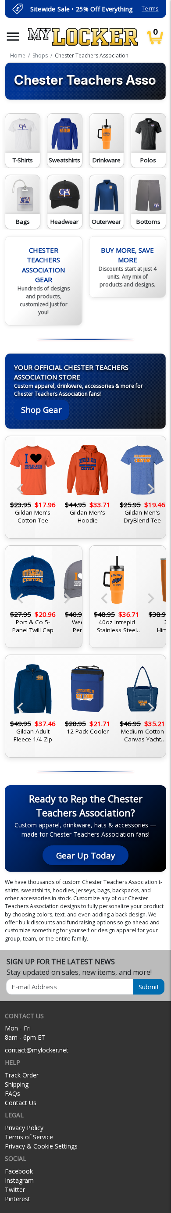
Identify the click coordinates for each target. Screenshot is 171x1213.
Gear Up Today (85, 855)
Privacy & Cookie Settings (41, 1146)
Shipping (16, 1084)
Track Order (22, 1075)
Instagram (19, 1180)
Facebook (19, 1171)
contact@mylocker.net (36, 1050)
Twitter (15, 1189)
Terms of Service (29, 1137)
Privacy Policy (24, 1128)
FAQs (12, 1093)
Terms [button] (150, 8)
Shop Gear (41, 409)
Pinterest (17, 1199)
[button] (13, 36)
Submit (149, 986)
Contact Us (20, 1102)
